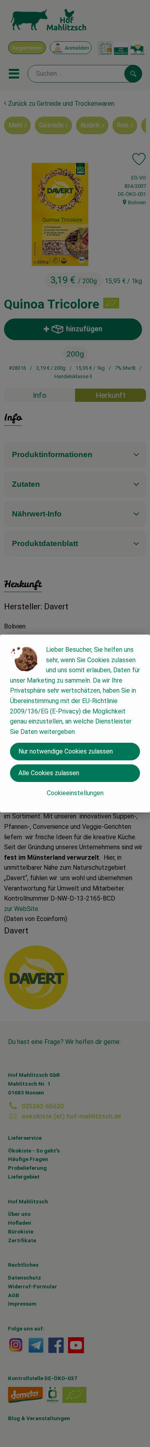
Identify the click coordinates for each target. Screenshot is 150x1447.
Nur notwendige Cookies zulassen (65, 751)
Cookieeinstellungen (75, 793)
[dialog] (75, 723)
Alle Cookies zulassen (48, 773)
